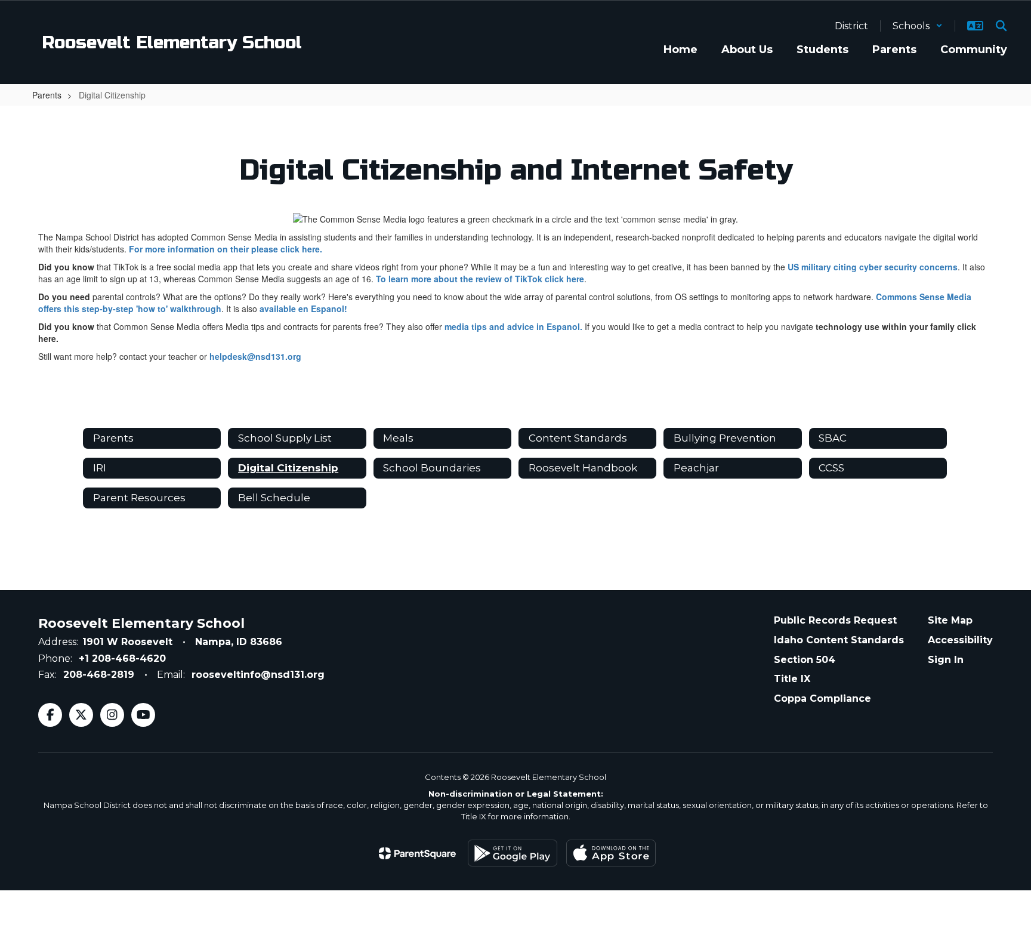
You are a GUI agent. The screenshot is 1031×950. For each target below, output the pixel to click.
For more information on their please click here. (225, 249)
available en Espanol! (303, 308)
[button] (918, 26)
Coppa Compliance (822, 698)
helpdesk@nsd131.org (255, 356)
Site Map (950, 620)
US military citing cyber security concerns (873, 267)
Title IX (792, 678)
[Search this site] (1001, 26)
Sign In (946, 659)
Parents (46, 95)
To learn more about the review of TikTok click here (480, 279)
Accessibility (960, 640)
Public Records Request (835, 620)
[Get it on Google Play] (512, 853)
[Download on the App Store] (611, 853)
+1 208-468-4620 (122, 658)
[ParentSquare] (417, 853)
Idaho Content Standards (839, 640)
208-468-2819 (98, 674)
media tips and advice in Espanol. (513, 326)
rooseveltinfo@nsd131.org (258, 674)
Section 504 (804, 659)
